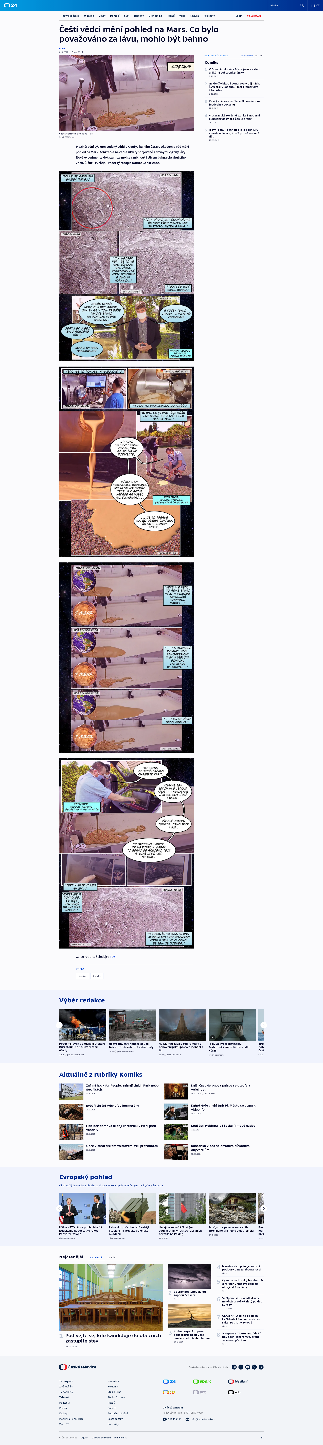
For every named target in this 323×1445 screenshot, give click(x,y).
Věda (182, 15)
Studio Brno (114, 1392)
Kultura (194, 15)
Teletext (64, 1397)
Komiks (82, 976)
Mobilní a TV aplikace (71, 1418)
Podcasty (209, 15)
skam (62, 48)
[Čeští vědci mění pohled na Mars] (126, 93)
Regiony (139, 15)
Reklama (113, 1386)
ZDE (113, 956)
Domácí (114, 15)
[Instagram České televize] (234, 1367)
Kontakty (113, 1424)
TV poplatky (66, 1392)
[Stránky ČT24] (169, 1381)
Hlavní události (70, 15)
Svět (127, 15)
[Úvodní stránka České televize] (78, 1367)
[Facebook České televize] (241, 1367)
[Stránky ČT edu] (234, 1392)
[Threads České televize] (261, 1367)
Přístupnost (120, 1437)
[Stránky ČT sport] (202, 1381)
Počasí (171, 15)
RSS (262, 1437)
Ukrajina (89, 15)
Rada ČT (112, 1402)
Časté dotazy (115, 1418)
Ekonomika (155, 15)
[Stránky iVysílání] (238, 1381)
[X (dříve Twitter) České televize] (254, 1367)
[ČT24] (10, 5)
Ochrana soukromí (101, 1437)
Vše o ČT (64, 1424)
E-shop (63, 1413)
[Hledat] (302, 5)
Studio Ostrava (116, 1397)
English (84, 1437)
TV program (66, 1381)
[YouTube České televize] (247, 1367)
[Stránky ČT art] (199, 1392)
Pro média (113, 1381)
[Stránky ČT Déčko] (169, 1392)
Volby (102, 15)
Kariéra (112, 1408)
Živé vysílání (66, 1386)
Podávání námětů (118, 1413)
